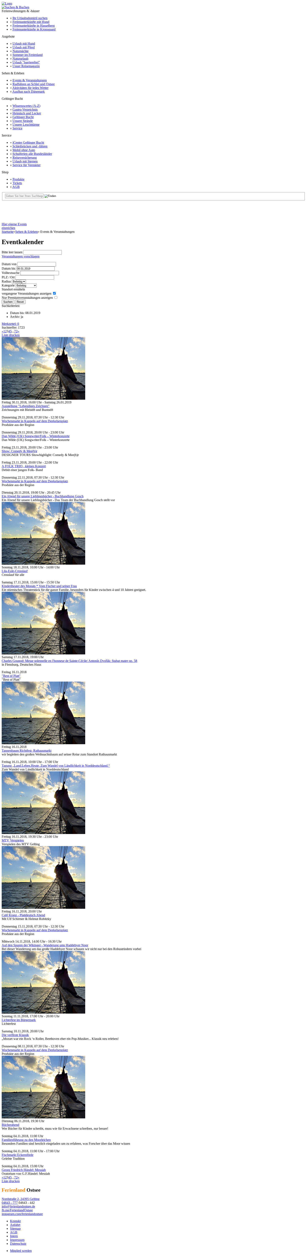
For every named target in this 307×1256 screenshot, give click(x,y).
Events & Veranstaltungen (30, 80)
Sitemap (15, 1228)
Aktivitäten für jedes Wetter (30, 88)
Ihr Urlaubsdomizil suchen (30, 18)
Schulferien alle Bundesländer (32, 154)
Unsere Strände (23, 121)
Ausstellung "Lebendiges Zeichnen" (25, 406)
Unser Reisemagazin (26, 66)
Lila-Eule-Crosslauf (15, 571)
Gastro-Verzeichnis (25, 109)
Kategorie (8, 285)
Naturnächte (21, 51)
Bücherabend (10, 1125)
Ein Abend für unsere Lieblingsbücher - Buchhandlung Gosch (43, 496)
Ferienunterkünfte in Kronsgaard (34, 29)
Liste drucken (11, 335)
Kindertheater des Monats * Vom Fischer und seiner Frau (39, 586)
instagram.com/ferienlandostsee (22, 1214)
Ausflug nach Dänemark (28, 91)
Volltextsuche (10, 273)
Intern (14, 1236)
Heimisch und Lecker (27, 113)
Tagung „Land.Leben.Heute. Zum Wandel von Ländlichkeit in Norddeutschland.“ (56, 765)
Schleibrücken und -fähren (30, 146)
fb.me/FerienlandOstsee (17, 1210)
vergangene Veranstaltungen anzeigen (26, 293)
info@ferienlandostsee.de (18, 1206)
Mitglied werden (21, 1250)
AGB (16, 187)
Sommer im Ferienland (28, 55)
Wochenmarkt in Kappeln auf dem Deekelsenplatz (35, 421)
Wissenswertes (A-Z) (26, 106)
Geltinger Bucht (23, 117)
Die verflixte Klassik (15, 1035)
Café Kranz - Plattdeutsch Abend (23, 915)
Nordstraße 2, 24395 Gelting (20, 1199)
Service (17, 128)
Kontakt (15, 1221)
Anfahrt (15, 1225)
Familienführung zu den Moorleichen (26, 1140)
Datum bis (8, 268)
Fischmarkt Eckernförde (17, 1155)
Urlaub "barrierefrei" (26, 62)
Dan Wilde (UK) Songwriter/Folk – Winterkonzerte (36, 436)
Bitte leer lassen (12, 252)
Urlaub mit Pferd (24, 47)
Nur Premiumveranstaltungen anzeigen (27, 297)
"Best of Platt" (11, 676)
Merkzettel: (10, 324)
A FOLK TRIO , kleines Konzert (24, 466)
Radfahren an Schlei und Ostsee (34, 84)
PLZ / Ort (8, 277)
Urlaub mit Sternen (25, 161)
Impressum (17, 1240)
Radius (6, 281)
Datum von (9, 264)
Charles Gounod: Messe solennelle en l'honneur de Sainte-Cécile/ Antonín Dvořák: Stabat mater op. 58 (69, 661)
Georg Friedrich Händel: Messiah (24, 1170)
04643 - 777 (10, 1202)
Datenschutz (18, 1243)
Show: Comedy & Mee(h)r (19, 451)
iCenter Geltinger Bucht (28, 142)
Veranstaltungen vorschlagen (20, 256)
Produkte (18, 179)
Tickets (17, 183)
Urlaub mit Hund (24, 43)
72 (16, 331)
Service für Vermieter (27, 165)
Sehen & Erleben (26, 231)
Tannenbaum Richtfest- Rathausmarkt (26, 750)
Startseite (8, 231)
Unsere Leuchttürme (26, 124)
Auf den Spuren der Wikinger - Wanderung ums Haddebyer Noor (45, 945)
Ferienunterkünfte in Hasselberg (34, 25)
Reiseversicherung (25, 157)
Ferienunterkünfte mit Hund (31, 22)
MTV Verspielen (13, 840)
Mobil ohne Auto (24, 150)
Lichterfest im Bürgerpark (19, 1020)
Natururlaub (20, 58)
